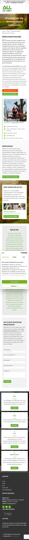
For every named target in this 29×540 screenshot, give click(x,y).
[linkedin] (9, 507)
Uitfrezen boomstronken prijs (14, 300)
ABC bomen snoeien (13, 233)
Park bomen (16, 308)
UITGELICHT (17, 213)
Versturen (7, 381)
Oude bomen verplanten (12, 293)
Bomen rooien (18, 237)
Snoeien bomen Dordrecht (12, 297)
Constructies (5, 487)
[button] (4, 209)
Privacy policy (14, 536)
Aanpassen (14, 286)
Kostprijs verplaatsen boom (16, 291)
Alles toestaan (14, 281)
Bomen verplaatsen (18, 244)
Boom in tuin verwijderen (12, 248)
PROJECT (12, 213)
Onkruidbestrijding (6, 489)
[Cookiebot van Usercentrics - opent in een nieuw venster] (20, 253)
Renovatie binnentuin (9, 211)
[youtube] (6, 507)
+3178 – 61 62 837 (13, 501)
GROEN (5, 213)
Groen (3, 481)
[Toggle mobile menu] (26, 6)
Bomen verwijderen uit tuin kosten (14, 246)
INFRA (8, 213)
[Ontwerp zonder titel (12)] (7, 512)
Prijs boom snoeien (18, 295)
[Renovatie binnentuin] (14, 206)
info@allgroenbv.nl (11, 503)
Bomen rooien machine (12, 239)
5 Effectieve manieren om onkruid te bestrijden (14, 523)
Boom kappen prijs (18, 250)
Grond (3, 483)
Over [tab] (24, 257)
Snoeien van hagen (18, 298)
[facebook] (3, 507)
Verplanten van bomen (11, 302)
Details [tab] (14, 257)
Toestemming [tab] (5, 257)
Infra (3, 485)
